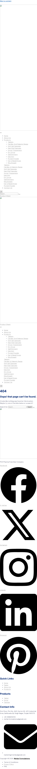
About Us (7, 138)
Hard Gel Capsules (14, 148)
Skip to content (5, 1)
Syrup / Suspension (15, 150)
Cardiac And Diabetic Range (18, 144)
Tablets (10, 142)
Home (6, 136)
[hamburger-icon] (1, 132)
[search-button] (19, 194)
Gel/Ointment (13, 155)
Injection (11, 157)
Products (7, 140)
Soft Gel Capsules (14, 146)
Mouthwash (12, 163)
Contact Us (8, 188)
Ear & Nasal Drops (14, 161)
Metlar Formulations (22, 758)
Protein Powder (13, 159)
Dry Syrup (11, 152)
